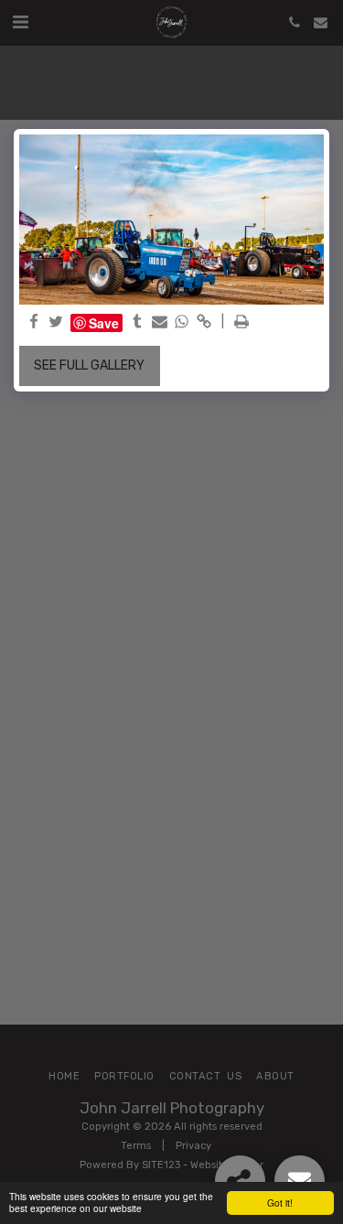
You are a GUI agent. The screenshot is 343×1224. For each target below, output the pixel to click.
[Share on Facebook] (34, 323)
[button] (20, 22)
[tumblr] (137, 323)
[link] (205, 323)
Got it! (280, 1202)
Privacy (193, 1146)
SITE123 (161, 1165)
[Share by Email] (160, 323)
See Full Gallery (89, 365)
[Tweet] (56, 323)
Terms (136, 1146)
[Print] (241, 323)
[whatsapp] (182, 323)
